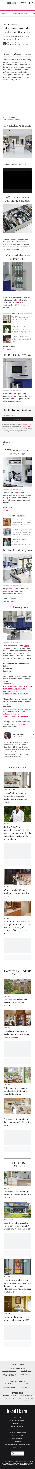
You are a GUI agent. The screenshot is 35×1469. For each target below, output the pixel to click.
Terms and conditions (17, 1432)
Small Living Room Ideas (9, 1371)
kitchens (24, 724)
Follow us (18, 54)
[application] (17, 179)
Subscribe (23, 2)
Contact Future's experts (17, 1420)
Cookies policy (17, 1438)
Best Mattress (9, 1383)
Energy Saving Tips (25, 1374)
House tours (14, 24)
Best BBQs (26, 1383)
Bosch (5, 444)
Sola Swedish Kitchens (11, 120)
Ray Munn (22, 164)
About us (17, 1417)
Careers (17, 1441)
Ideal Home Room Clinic (9, 1399)
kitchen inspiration (22, 722)
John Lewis (7, 349)
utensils (8, 242)
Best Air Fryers (26, 1387)
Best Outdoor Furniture (9, 1387)
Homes (5, 24)
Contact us (17, 1423)
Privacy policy (17, 1435)
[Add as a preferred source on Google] (17, 1453)
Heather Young (14, 42)
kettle (16, 493)
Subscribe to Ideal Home (9, 1395)
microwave (13, 396)
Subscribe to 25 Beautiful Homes (26, 1399)
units (16, 60)
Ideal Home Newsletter (26, 1395)
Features (27, 44)
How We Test (17, 1429)
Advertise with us (17, 1426)
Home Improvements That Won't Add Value (9, 1375)
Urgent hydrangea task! (20, 13)
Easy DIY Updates (26, 1371)
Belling (5, 666)
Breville (5, 510)
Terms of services (24, 424)
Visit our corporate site (25, 1461)
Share (7, 54)
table (10, 589)
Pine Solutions (8, 601)
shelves (19, 302)
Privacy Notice (26, 426)
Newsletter (28, 54)
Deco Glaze (7, 671)
